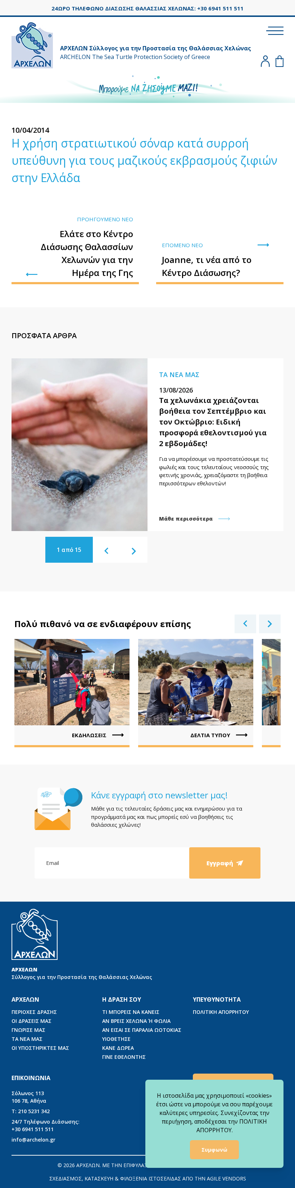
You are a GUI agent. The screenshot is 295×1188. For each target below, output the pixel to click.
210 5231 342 (31, 1111)
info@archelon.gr (33, 1139)
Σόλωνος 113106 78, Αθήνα (29, 1097)
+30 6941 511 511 (46, 1125)
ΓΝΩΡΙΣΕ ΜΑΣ (28, 1029)
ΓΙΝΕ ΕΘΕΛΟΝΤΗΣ (124, 1056)
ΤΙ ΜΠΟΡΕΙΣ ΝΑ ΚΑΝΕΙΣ (130, 1011)
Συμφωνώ (214, 1149)
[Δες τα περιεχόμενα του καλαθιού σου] (279, 61)
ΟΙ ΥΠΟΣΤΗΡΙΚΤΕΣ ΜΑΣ (40, 1047)
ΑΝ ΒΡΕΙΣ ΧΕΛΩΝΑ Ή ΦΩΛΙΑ (136, 1020)
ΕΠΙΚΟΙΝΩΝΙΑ (31, 1078)
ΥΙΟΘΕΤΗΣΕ (116, 1038)
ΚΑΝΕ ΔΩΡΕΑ (118, 1047)
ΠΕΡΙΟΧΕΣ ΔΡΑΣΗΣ (34, 1011)
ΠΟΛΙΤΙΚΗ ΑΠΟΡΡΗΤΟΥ (221, 1011)
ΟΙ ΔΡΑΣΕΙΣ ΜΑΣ (31, 1020)
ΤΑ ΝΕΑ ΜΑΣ (27, 1038)
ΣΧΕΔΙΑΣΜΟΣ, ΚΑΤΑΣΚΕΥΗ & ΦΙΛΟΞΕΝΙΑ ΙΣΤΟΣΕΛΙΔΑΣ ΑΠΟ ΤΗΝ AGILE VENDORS (147, 1178)
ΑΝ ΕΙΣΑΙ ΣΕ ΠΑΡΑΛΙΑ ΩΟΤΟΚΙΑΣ (141, 1029)
